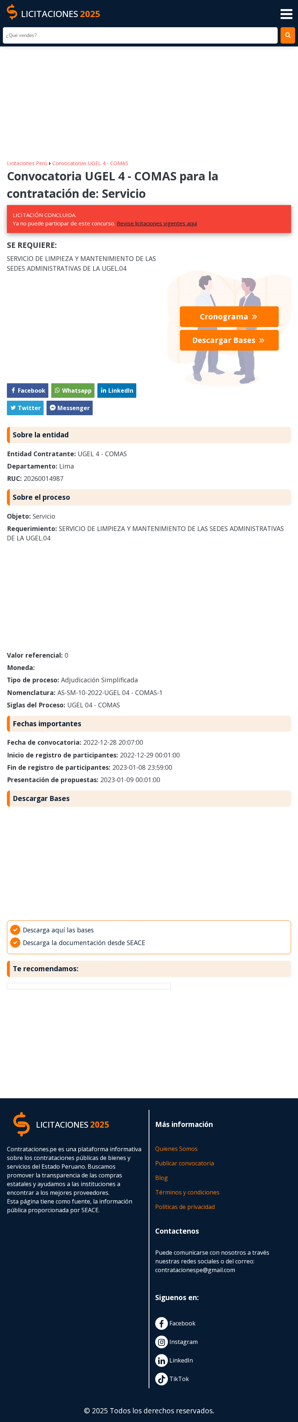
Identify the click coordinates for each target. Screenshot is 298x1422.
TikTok (178, 1379)
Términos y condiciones (187, 1192)
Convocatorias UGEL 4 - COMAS (90, 163)
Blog (161, 1178)
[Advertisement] (149, 99)
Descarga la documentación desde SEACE (84, 942)
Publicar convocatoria (184, 1163)
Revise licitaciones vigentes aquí (157, 223)
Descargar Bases (224, 340)
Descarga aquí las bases (58, 929)
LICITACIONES (60, 14)
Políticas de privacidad (185, 1207)
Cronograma (225, 316)
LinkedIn (180, 1361)
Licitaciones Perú (27, 163)
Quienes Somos (176, 1149)
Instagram (183, 1342)
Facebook (182, 1324)
